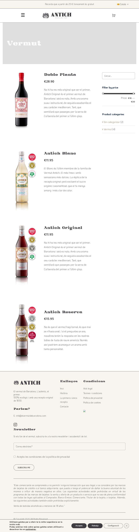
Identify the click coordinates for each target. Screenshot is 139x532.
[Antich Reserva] (21, 306)
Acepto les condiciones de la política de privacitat (43, 456)
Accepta (79, 525)
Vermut (108, 129)
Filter (110, 99)
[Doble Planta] (21, 74)
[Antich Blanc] (21, 153)
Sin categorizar (112, 122)
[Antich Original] (21, 227)
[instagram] (15, 424)
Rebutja (95, 525)
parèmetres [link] (31, 529)
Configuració (113, 525)
